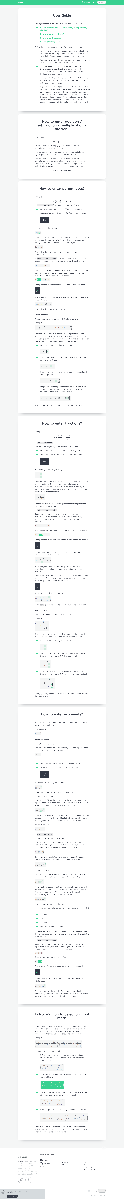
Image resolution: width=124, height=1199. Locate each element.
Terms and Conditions (91, 1170)
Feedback (87, 1160)
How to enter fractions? (50, 38)
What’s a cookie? (12, 1196)
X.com (45, 1167)
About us (65, 1162)
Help (85, 1162)
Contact (64, 1167)
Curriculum (65, 1160)
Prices (64, 1165)
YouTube (46, 1160)
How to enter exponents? (51, 42)
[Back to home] (22, 2)
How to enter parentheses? (52, 34)
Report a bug (88, 1165)
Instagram (46, 1163)
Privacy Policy (88, 1167)
